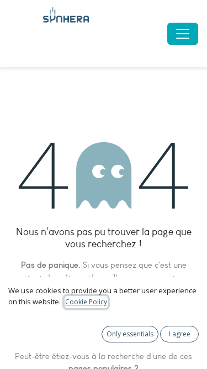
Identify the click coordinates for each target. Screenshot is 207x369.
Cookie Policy (86, 301)
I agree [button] (179, 334)
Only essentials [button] (130, 334)
